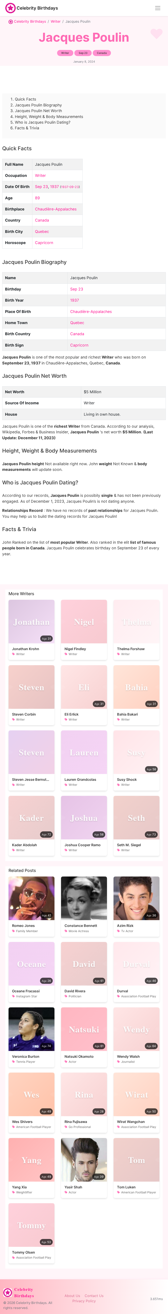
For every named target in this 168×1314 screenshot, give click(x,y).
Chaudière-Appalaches (56, 209)
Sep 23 (41, 186)
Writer (56, 21)
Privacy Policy (84, 1301)
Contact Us (94, 1295)
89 (37, 198)
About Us (72, 1295)
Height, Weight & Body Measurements (49, 116)
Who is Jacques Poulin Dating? (42, 122)
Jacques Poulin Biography (38, 105)
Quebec (42, 231)
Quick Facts (25, 99)
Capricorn (44, 242)
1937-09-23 (70, 187)
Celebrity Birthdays (37, 8)
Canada (42, 220)
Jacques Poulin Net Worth (38, 110)
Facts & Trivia (27, 128)
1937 (54, 186)
